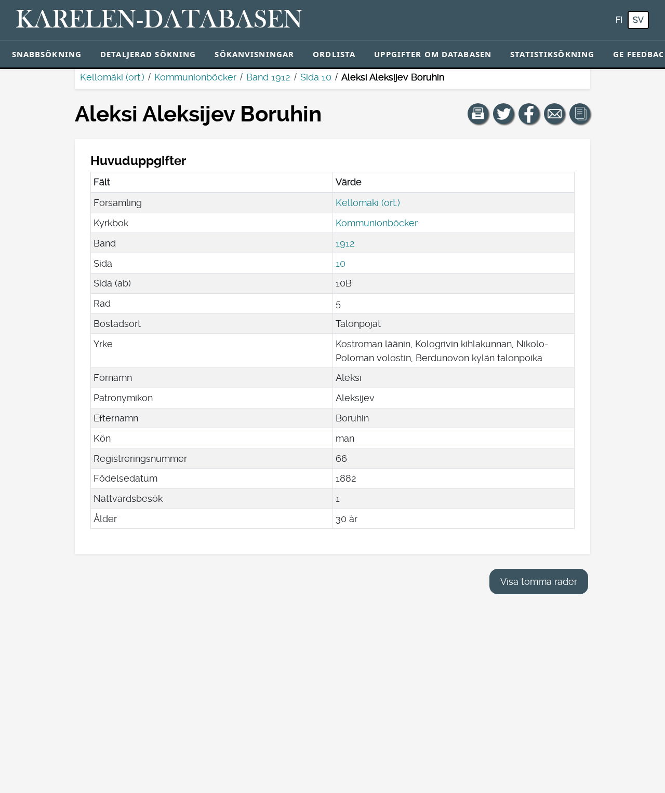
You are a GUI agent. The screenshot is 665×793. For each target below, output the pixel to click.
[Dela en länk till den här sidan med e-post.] (554, 113)
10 (340, 263)
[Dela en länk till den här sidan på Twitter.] (503, 113)
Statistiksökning (552, 54)
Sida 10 (315, 77)
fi (619, 20)
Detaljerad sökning (148, 54)
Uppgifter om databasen (432, 54)
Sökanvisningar (254, 54)
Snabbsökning (47, 54)
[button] (478, 113)
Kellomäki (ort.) (112, 77)
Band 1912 (268, 77)
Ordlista (334, 54)
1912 (345, 243)
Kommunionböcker (195, 77)
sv (638, 20)
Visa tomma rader (538, 581)
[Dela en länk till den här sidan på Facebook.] (528, 113)
